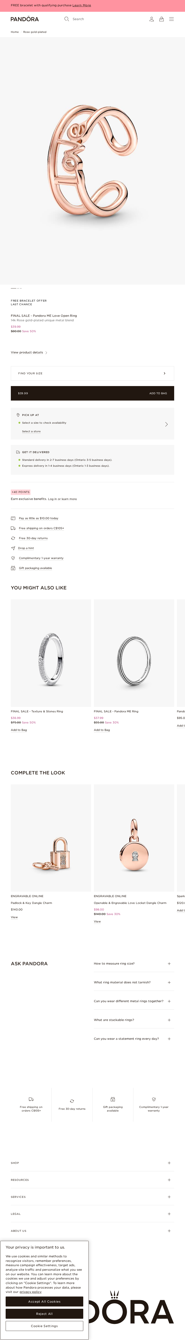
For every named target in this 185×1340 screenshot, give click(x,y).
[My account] (152, 19)
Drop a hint (26, 548)
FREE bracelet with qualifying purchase (41, 5)
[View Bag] (161, 19)
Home (15, 32)
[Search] (67, 19)
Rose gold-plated (34, 32)
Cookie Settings (44, 1326)
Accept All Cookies (44, 1301)
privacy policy (31, 1292)
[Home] (25, 19)
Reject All (44, 1314)
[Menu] (171, 19)
